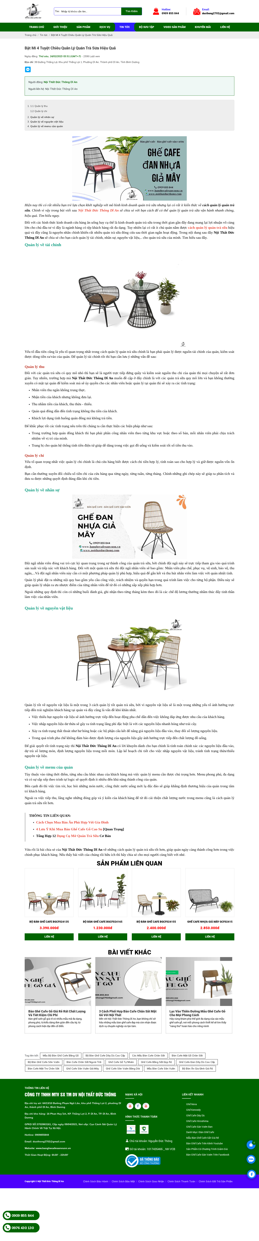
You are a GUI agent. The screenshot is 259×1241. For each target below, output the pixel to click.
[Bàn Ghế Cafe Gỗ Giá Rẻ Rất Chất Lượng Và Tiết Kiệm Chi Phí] (58, 981)
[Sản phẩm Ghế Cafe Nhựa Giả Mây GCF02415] (210, 892)
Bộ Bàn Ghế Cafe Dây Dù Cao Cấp (105, 1055)
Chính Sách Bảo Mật (123, 1181)
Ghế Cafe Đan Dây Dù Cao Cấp (197, 1062)
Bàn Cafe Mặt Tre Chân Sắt (43, 1068)
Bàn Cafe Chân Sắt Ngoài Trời (84, 1062)
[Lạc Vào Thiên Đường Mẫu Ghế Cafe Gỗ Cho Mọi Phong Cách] (199, 981)
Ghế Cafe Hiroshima (197, 1121)
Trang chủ (36, 27)
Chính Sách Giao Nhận (151, 1181)
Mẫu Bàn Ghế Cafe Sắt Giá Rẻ (202, 1137)
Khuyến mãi (203, 27)
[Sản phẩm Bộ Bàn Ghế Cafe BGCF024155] (156, 892)
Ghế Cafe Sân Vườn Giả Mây (82, 1068)
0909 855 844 (22, 1215)
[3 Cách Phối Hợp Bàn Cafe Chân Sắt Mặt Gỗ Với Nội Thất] (128, 981)
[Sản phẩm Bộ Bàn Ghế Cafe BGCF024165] (102, 892)
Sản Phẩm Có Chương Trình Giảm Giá (207, 1149)
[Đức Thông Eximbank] (131, 1129)
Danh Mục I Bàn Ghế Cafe (200, 1132)
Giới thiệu (60, 27)
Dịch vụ (105, 27)
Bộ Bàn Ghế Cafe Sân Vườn (44, 1062)
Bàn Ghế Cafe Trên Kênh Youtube (204, 1143)
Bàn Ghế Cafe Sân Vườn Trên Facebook (207, 1154)
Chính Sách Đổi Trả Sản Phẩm (216, 1181)
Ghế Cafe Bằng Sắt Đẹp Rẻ (156, 1062)
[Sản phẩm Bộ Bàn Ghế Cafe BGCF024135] (49, 892)
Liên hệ (225, 27)
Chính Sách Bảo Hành (95, 1181)
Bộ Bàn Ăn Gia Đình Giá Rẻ (197, 1068)
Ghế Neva (191, 1104)
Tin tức (124, 27)
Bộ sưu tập (146, 27)
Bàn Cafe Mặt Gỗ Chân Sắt (187, 1055)
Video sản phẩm (175, 27)
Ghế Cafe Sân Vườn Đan (199, 1126)
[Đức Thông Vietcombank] (144, 1129)
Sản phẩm (83, 27)
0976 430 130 (22, 1228)
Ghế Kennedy (193, 1109)
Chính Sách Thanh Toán (181, 1181)
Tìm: (57, 11)
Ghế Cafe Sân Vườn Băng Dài (123, 1068)
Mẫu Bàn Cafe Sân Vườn (161, 1068)
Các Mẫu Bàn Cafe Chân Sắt (148, 1055)
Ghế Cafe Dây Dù (195, 1115)
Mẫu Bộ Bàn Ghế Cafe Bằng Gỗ (61, 1055)
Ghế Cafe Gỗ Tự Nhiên (121, 1062)
